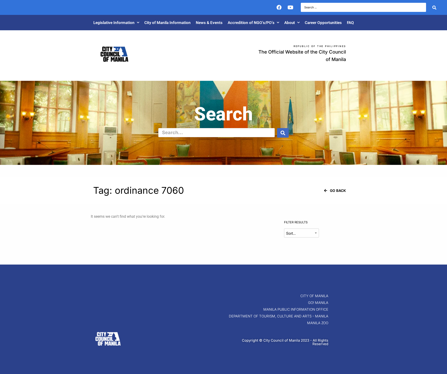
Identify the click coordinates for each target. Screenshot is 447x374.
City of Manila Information (167, 22)
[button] (335, 190)
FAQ (350, 22)
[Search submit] (434, 7)
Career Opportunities (323, 22)
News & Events (209, 22)
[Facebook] (279, 7)
